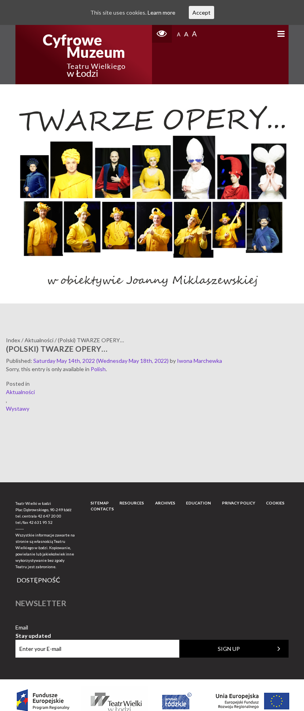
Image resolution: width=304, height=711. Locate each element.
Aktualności (20, 392)
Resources (132, 503)
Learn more (161, 12)
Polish (98, 369)
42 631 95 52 (41, 522)
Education (198, 503)
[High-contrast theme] (162, 34)
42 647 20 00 (49, 516)
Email (33, 627)
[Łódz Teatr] (84, 54)
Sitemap (100, 503)
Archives (165, 503)
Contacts (102, 508)
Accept (201, 12)
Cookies (275, 503)
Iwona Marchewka (199, 360)
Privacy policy (238, 503)
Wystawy (17, 408)
